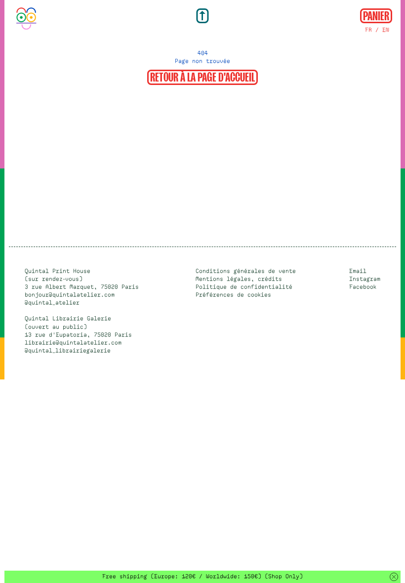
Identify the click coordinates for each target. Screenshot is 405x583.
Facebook (362, 287)
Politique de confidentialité (244, 287)
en (385, 30)
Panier (376, 15)
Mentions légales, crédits (239, 279)
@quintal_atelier (52, 302)
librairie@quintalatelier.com (73, 342)
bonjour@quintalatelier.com (70, 294)
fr (368, 30)
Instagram (364, 279)
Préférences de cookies (233, 294)
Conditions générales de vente (246, 271)
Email (357, 271)
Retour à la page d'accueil (202, 76)
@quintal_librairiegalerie (68, 350)
